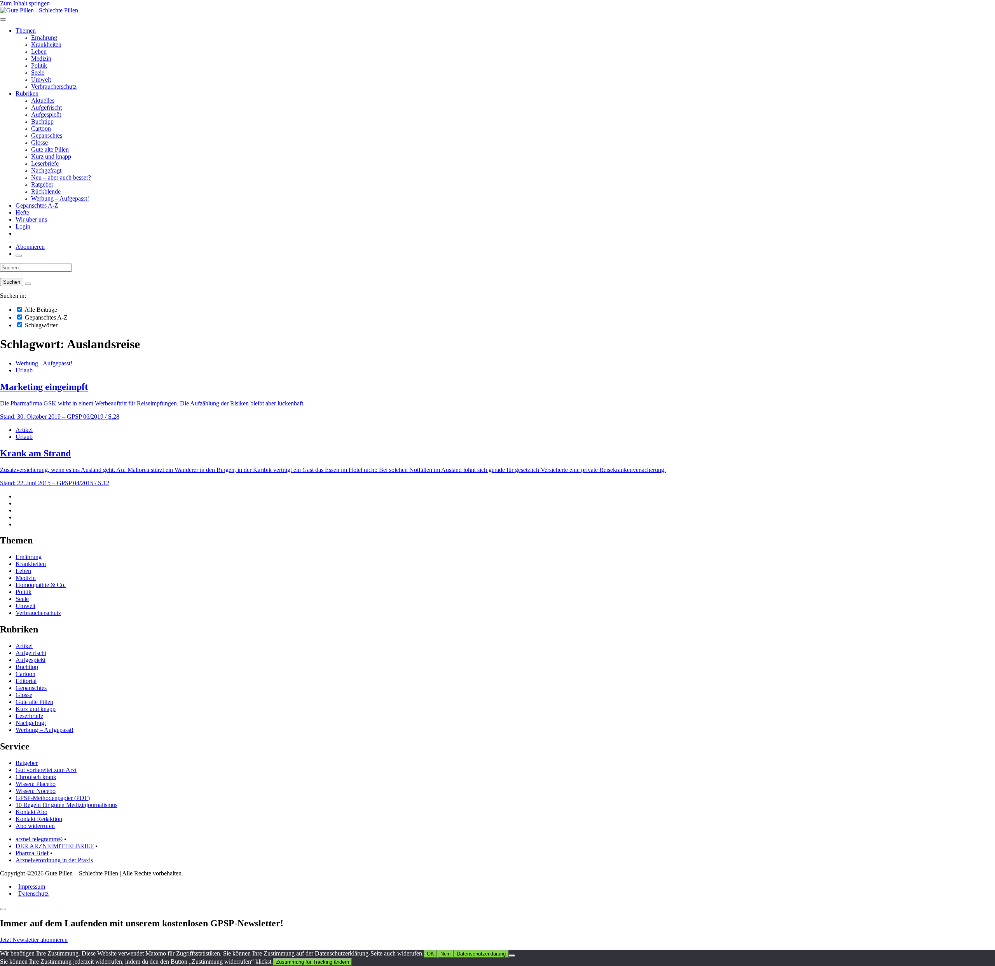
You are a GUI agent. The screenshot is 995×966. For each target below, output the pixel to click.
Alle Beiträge (40, 309)
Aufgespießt (46, 114)
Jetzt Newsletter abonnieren (34, 939)
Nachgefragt (46, 170)
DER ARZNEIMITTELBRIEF (55, 846)
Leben (39, 51)
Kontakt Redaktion (39, 819)
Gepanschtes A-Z (37, 205)
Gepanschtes (46, 135)
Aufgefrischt (46, 107)
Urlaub (24, 370)
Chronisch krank (36, 777)
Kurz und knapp (51, 156)
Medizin (41, 58)
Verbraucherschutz (54, 86)
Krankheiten (46, 44)
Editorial (26, 681)
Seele (37, 72)
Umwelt (41, 79)
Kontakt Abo (31, 812)
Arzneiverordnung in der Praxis (54, 860)
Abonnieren (30, 246)
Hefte (22, 212)
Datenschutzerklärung (481, 954)
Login (23, 226)
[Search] (28, 284)
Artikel (24, 429)
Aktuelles (42, 100)
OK (430, 954)
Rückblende (46, 191)
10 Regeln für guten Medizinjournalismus (66, 805)
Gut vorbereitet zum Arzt (46, 770)
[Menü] (3, 19)
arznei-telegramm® (39, 839)
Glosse (39, 142)
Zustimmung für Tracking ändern (312, 962)
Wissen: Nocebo (36, 791)
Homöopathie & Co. (41, 585)
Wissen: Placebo (36, 784)
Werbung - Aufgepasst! (44, 363)
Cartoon (41, 128)
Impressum (31, 886)
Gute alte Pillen (50, 149)
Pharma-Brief (32, 853)
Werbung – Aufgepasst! (60, 198)
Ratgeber (42, 184)
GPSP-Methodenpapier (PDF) (53, 798)
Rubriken (27, 93)
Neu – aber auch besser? (61, 177)
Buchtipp (42, 121)
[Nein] (512, 955)
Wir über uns (31, 219)
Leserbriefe (45, 163)
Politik (39, 65)
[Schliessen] (3, 909)
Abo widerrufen (35, 826)
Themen (26, 30)
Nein (445, 954)
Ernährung (44, 37)
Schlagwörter (40, 325)
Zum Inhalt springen (25, 3)
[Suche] (19, 256)
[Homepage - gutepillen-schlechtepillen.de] (39, 10)
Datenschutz (33, 893)
